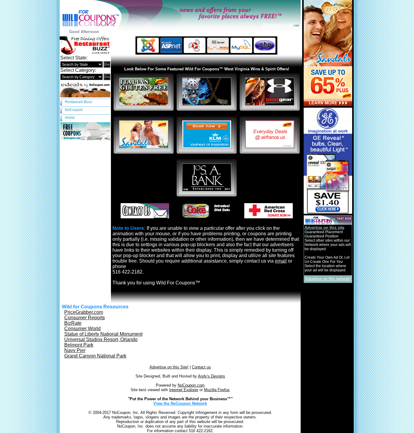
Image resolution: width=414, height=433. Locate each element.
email (281, 260)
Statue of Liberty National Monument (103, 334)
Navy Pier (74, 350)
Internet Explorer (183, 390)
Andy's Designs (211, 376)
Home (70, 118)
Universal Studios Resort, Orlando (101, 339)
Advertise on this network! (328, 279)
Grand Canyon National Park (95, 355)
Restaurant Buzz (78, 102)
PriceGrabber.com (83, 312)
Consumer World (82, 328)
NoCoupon (74, 110)
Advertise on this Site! (169, 367)
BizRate (73, 323)
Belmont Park (78, 344)
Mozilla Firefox (217, 390)
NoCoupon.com (191, 385)
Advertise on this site (324, 227)
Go (107, 64)
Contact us (201, 367)
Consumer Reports (84, 317)
